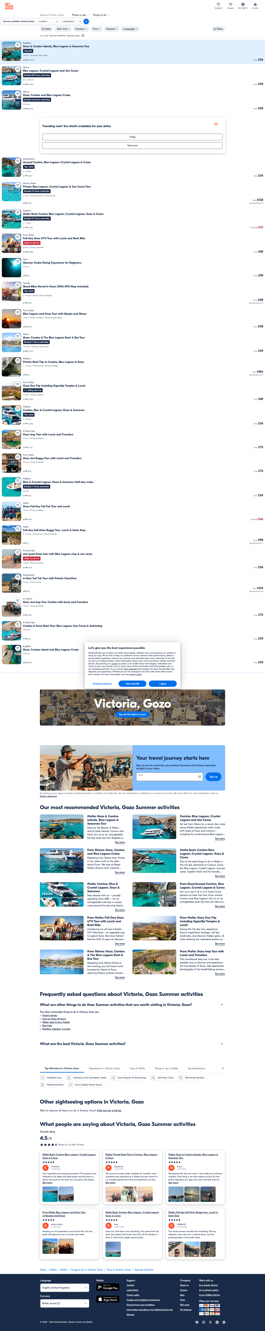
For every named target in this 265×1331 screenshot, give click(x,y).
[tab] (62, 1068)
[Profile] (255, 4)
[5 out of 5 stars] (69, 1162)
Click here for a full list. (109, 1110)
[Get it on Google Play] (107, 1287)
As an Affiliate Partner (209, 1295)
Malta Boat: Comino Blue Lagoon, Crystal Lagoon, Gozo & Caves (69, 1156)
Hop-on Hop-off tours (54, 1019)
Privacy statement (48, 796)
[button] (132, 52)
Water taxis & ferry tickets (56, 1022)
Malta (53, 1269)
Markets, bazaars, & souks (56, 1029)
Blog (182, 1295)
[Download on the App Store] (107, 1299)
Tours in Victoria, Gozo (119, 1269)
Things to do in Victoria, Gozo (87, 1269)
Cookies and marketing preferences (143, 1300)
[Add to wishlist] (18, 45)
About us (184, 1285)
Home (43, 1269)
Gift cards (184, 1305)
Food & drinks (49, 1015)
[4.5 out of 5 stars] (49, 1145)
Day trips (47, 1025)
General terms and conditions (141, 1305)
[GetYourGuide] (9, 6)
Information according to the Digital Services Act (150, 1309)
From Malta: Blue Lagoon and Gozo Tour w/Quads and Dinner (64, 1214)
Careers (183, 1290)
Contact (130, 1285)
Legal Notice (132, 1290)
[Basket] (230, 4)
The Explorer (186, 1309)
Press (182, 1300)
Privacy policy (133, 1295)
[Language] (242, 4)
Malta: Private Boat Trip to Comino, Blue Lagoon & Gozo (131, 1156)
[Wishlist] (218, 4)
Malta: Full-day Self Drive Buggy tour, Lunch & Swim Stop (193, 1214)
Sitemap (130, 1314)
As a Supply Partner (208, 1285)
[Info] (83, 35)
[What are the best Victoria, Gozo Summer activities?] (221, 1043)
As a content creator (209, 1290)
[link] (132, 52)
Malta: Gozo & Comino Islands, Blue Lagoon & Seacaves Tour (193, 1156)
